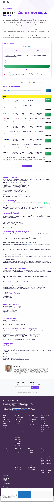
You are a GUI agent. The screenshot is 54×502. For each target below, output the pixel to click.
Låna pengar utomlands (32, 431)
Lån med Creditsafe (45, 427)
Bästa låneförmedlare (7, 461)
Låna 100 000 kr (31, 454)
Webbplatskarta (6, 429)
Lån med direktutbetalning (20, 426)
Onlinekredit (43, 435)
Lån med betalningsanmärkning (19, 424)
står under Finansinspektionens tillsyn (20, 409)
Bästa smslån (18, 439)
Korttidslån (17, 445)
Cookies (3, 500)
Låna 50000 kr (31, 452)
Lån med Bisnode (44, 425)
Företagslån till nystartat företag (46, 464)
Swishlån (42, 440)
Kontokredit (17, 443)
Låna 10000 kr (18, 461)
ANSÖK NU (48, 99)
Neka (38, 494)
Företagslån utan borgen (46, 470)
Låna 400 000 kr (31, 465)
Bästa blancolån (6, 452)
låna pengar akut (29, 244)
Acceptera (25, 494)
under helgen (21, 247)
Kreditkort (41, 1)
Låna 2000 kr (18, 454)
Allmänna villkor (6, 419)
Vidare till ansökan (27, 66)
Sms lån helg (43, 419)
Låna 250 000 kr (31, 461)
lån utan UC (14, 257)
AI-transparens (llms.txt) (7, 421)
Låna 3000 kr (18, 456)
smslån (27, 235)
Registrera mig (35, 387)
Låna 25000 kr (18, 467)
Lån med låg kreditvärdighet (31, 422)
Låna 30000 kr (18, 469)
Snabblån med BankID (32, 433)
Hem (3, 169)
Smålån (42, 433)
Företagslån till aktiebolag (46, 458)
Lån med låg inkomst (32, 419)
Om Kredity (5, 417)
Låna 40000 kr (31, 450)
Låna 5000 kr (18, 458)
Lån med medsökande (7, 463)
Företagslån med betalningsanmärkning (45, 455)
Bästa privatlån (5, 450)
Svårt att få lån (18, 441)
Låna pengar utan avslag (33, 417)
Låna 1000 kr (17, 452)
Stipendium (5, 425)
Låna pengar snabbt (19, 417)
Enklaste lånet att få (19, 433)
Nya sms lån (17, 435)
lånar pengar (7, 202)
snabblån (19, 235)
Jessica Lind (25, 82)
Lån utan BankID (31, 435)
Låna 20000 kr (18, 465)
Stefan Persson (17, 82)
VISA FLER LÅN (27, 166)
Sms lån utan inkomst (32, 424)
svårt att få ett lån (37, 256)
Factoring (43, 450)
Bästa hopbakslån (6, 458)
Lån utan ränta (31, 426)
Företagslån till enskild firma (45, 461)
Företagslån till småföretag (44, 467)
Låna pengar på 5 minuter (33, 428)
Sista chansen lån (44, 437)
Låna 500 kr (17, 450)
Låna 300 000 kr (31, 463)
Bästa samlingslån (6, 454)
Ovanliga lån (17, 437)
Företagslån (36, 1)
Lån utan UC (17, 421)
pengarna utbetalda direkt (23, 233)
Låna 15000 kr (18, 463)
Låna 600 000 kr (31, 469)
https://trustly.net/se (8, 300)
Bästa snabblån (18, 419)
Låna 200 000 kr (31, 458)
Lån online (43, 423)
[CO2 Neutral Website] (5, 486)
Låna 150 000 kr (31, 456)
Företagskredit (44, 452)
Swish (42, 261)
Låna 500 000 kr (31, 467)
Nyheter (4, 427)
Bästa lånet (43, 421)
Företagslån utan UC (45, 472)
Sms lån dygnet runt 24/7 (20, 428)
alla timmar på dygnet (27, 237)
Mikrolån (42, 429)
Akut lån (42, 417)
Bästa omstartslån (6, 456)
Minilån (42, 431)
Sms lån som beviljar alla (20, 431)
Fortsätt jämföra (27, 69)
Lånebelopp (5, 90)
